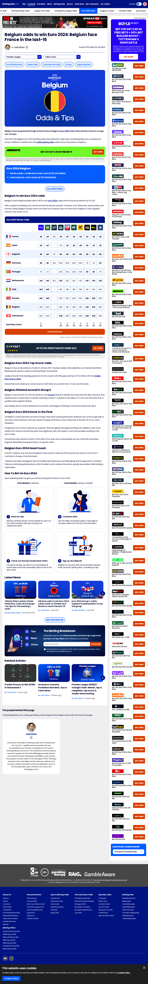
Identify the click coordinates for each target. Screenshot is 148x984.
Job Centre (78, 913)
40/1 (60, 316)
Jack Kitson (19, 47)
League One (31, 913)
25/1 (41, 298)
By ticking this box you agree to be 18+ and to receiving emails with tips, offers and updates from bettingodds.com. (73, 650)
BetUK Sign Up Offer (9, 940)
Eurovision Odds (104, 907)
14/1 (40, 281)
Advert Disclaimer (140, 18)
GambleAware (106, 880)
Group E (51, 394)
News (49, 4)
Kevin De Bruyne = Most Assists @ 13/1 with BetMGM (33, 177)
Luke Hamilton (79, 610)
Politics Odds (103, 901)
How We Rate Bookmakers (11, 913)
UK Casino (105, 4)
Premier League (32, 898)
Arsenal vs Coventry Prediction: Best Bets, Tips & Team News (52, 687)
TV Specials (102, 898)
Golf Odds (54, 910)
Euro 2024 (64, 131)
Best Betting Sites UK (128, 898)
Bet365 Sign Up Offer (9, 934)
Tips (24, 4)
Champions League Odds (66, 11)
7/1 (87, 263)
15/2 (60, 263)
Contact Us (6, 904)
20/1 (41, 289)
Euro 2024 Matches (14, 64)
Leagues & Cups (107, 11)
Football (31, 4)
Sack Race (79, 4)
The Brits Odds (103, 913)
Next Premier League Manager (84, 901)
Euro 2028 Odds (88, 11)
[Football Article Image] (20, 673)
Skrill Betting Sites (127, 916)
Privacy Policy (7, 907)
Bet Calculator (92, 4)
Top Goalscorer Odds (51, 64)
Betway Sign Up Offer (9, 949)
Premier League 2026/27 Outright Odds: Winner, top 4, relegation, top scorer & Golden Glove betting (87, 689)
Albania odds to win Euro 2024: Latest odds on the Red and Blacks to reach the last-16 (53, 604)
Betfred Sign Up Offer (9, 943)
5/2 (54, 236)
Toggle (139, 4)
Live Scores (141, 11)
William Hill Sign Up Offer (10, 937)
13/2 (67, 272)
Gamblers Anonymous (119, 880)
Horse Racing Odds (57, 907)
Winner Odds (32, 64)
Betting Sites (59, 4)
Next (102, 593)
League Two (31, 916)
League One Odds (42, 11)
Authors (5, 901)
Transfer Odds (125, 11)
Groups (69, 64)
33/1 (87, 307)
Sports (70, 4)
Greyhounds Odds (57, 901)
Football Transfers (32, 918)
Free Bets (41, 4)
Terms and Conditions (10, 918)
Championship (32, 901)
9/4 (54, 263)
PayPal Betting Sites (128, 907)
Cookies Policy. (124, 972)
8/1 (41, 263)
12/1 (67, 281)
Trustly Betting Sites (128, 904)
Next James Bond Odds (106, 916)
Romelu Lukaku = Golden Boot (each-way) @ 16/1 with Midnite (38, 173)
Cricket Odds (55, 904)
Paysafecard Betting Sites (130, 913)
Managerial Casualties (82, 907)
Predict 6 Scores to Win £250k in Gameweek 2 (20, 686)
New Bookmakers (128, 910)
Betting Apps (126, 901)
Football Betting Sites (129, 918)
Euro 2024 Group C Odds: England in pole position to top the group (87, 604)
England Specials (84, 64)
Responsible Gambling (10, 916)
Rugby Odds (55, 913)
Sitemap (6, 924)
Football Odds (55, 898)
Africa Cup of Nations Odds (36, 904)
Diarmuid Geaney (14, 613)
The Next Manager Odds (82, 898)
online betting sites (45, 142)
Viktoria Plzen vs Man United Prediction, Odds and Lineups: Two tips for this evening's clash (20, 605)
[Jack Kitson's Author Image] (31, 727)
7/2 (60, 245)
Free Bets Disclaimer (9, 921)
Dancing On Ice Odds (106, 910)
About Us (6, 898)
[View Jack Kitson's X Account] (26, 47)
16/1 (60, 289)
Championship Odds (20, 11)
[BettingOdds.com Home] (10, 4)
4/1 (41, 236)
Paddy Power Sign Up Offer (11, 931)
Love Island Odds (104, 904)
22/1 (60, 298)
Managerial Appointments (83, 910)
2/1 (54, 254)
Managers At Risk (80, 904)
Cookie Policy (7, 910)
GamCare (97, 880)
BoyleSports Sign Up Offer (11, 946)
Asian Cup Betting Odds (35, 910)
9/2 (41, 254)
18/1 (67, 289)
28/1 (67, 316)
